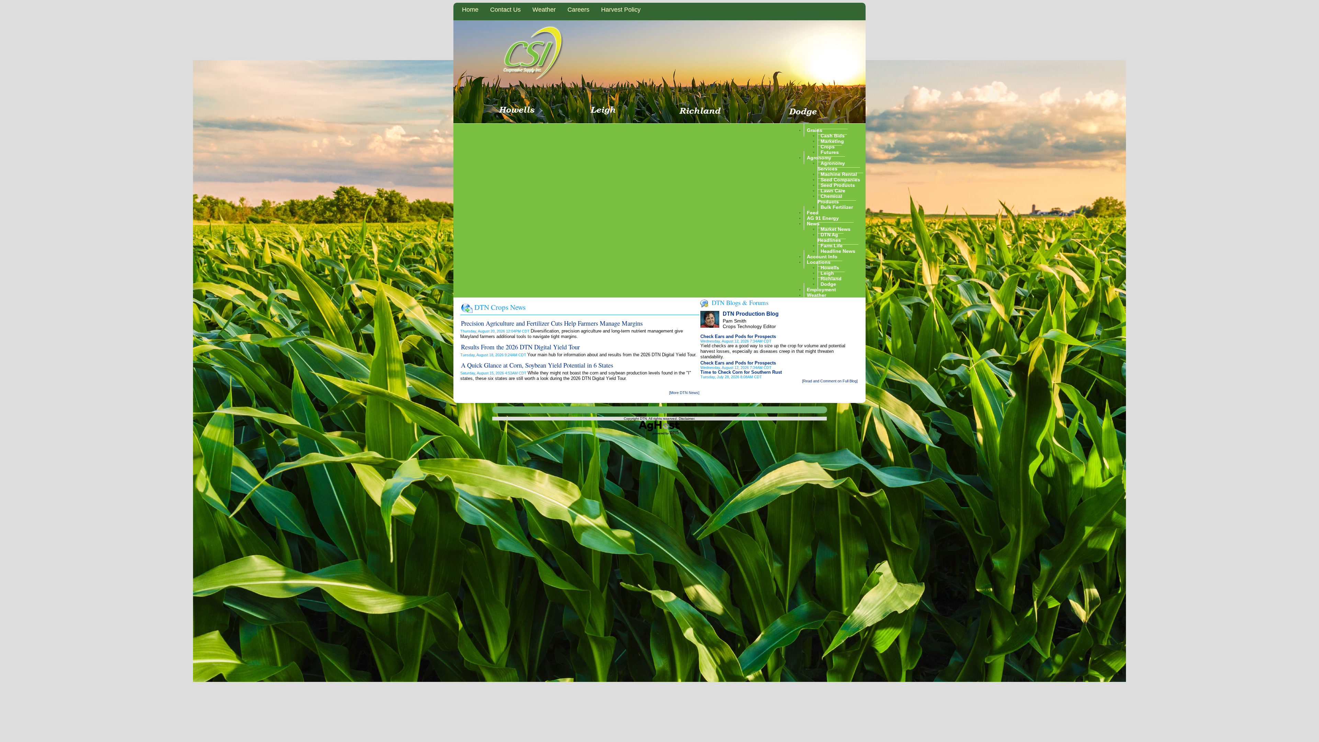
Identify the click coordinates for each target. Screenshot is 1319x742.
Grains (814, 130)
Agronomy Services (831, 165)
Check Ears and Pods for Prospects (738, 336)
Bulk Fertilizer (837, 207)
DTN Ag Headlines (829, 237)
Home (470, 9)
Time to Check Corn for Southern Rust (741, 372)
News (813, 223)
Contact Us (505, 9)
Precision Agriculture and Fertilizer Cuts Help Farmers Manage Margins (552, 323)
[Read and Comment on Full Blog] (830, 381)
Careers (578, 9)
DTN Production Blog (751, 314)
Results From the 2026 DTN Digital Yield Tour (520, 346)
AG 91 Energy (823, 218)
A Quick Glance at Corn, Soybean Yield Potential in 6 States (537, 365)
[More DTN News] (684, 393)
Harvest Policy (621, 9)
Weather (544, 9)
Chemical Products (830, 198)
